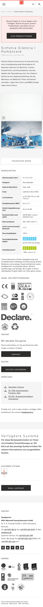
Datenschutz (13, 603)
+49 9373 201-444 (8, 541)
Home (3, 11)
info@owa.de (6, 532)
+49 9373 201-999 (26, 535)
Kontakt (16, 354)
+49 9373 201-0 (10, 529)
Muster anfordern (16, 370)
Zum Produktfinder (21, 36)
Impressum (4, 603)
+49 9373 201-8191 (27, 529)
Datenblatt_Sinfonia (16, 387)
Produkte (9, 11)
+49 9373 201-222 (25, 538)
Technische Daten (21, 161)
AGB (19, 603)
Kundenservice (27, 412)
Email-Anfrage (16, 488)
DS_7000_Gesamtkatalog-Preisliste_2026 (18, 392)
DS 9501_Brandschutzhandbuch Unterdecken (20, 397)
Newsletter (25, 603)
